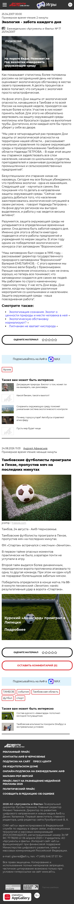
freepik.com (19, 522)
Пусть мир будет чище (29, 428)
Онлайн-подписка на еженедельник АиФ (34, 771)
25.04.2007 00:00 (12, 14)
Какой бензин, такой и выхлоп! (33, 395)
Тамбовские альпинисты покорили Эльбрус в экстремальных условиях (41, 725)
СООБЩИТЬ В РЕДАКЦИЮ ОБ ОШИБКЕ (28, 793)
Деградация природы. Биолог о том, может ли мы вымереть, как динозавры (42, 385)
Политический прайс (19, 788)
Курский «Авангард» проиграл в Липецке (34, 620)
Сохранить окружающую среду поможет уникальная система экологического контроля (42, 407)
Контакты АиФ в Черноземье (24, 756)
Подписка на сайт (16, 761)
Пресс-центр (42, 761)
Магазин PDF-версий (18, 776)
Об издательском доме (20, 766)
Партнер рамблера (50, 887)
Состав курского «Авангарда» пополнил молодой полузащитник (38, 714)
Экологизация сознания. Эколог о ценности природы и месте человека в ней (36, 313)
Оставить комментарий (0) (37, 665)
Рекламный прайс (16, 751)
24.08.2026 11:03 (11, 448)
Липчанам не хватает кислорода (32, 326)
